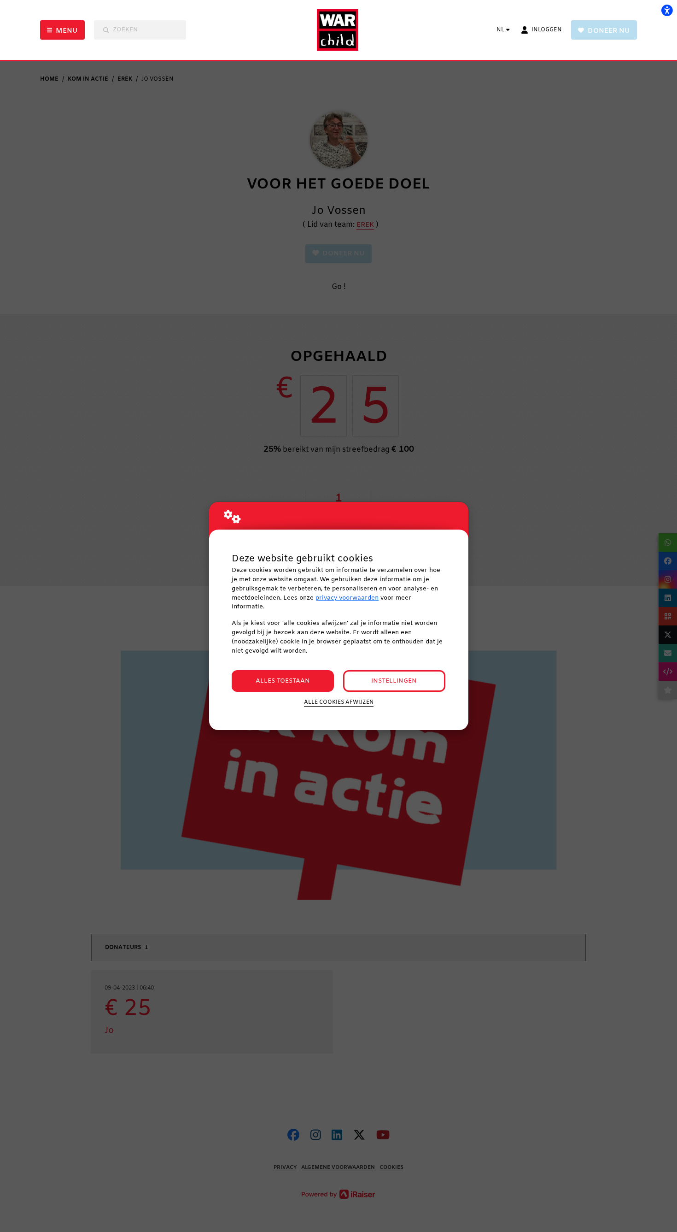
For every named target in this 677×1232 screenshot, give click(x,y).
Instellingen (394, 681)
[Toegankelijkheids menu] (666, 10)
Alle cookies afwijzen (339, 702)
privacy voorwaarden (347, 598)
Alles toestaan (283, 681)
